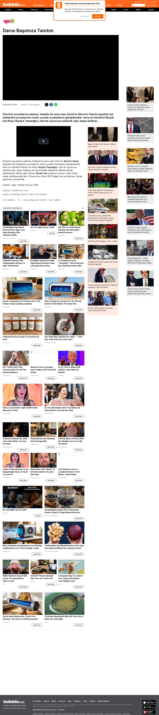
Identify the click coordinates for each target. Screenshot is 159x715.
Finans (20, 10)
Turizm (125, 10)
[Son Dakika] (14, 4)
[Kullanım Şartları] (38, 714)
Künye (24, 708)
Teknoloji (34, 10)
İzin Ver (98, 16)
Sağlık (113, 10)
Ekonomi (62, 701)
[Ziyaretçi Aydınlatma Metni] (113, 714)
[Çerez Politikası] (80, 714)
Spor (70, 701)
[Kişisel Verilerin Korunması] (95, 714)
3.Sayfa (151, 10)
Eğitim (138, 10)
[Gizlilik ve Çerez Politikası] (65, 714)
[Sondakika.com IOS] (149, 702)
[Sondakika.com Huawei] (149, 712)
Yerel (85, 701)
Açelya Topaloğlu (48, 167)
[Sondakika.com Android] (149, 707)
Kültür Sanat (49, 10)
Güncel (46, 701)
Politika (8, 10)
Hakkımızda (7, 708)
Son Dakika (37, 701)
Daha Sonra (84, 16)
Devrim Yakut (71, 161)
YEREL (119, 5)
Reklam (14, 708)
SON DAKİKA (38, 5)
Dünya (53, 701)
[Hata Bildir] (126, 714)
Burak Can (41, 173)
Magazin (77, 701)
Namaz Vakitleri (103, 701)
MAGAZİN (106, 5)
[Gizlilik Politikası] (50, 714)
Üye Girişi (150, 5)
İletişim (19, 708)
